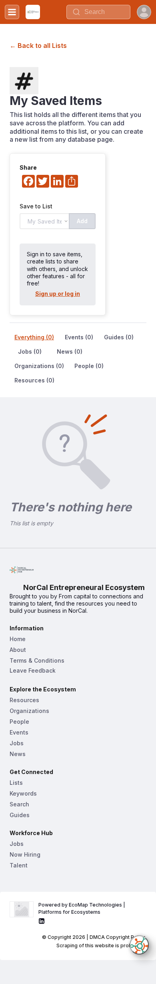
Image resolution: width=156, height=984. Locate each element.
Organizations (29, 710)
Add (82, 221)
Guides (20, 815)
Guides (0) (119, 337)
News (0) (69, 351)
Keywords (23, 793)
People (19, 721)
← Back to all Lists (38, 45)
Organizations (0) (39, 365)
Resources (24, 700)
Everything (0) (34, 337)
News (18, 753)
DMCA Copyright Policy (117, 937)
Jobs (17, 743)
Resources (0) (34, 380)
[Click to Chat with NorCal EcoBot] (139, 944)
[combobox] (98, 12)
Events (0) (79, 337)
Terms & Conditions (37, 660)
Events (19, 732)
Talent (19, 865)
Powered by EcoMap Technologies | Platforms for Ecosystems (82, 908)
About (18, 649)
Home (18, 639)
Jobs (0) (30, 351)
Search (19, 804)
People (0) (89, 365)
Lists (16, 782)
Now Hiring (25, 854)
